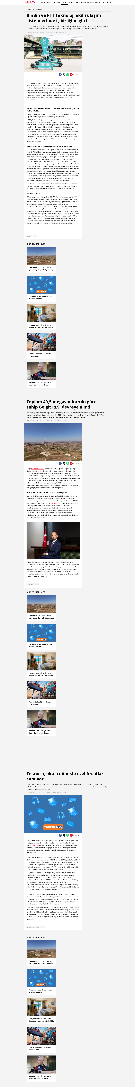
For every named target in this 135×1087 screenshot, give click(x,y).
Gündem (42, 2)
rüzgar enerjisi (56, 503)
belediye (29, 236)
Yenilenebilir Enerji (56, 413)
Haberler (29, 9)
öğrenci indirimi (40, 927)
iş (77, 26)
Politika (49, 2)
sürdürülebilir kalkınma (33, 584)
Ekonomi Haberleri (38, 9)
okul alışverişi (30, 927)
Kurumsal (71, 2)
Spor (53, 2)
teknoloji (66, 784)
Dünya (58, 2)
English (78, 2)
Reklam (83, 2)
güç (35, 236)
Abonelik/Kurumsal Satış (94, 2)
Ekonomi (64, 2)
